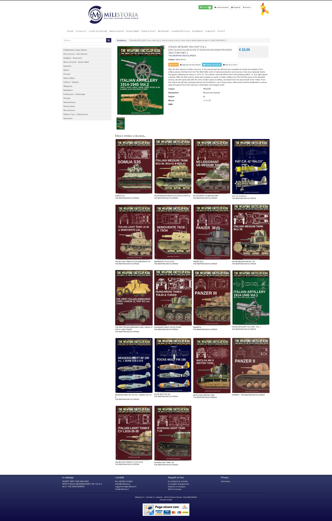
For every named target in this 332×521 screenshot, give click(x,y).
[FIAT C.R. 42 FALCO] (251, 166)
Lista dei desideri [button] (222, 7)
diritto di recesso (174, 489)
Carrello (206, 7)
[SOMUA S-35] (134, 166)
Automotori (67, 118)
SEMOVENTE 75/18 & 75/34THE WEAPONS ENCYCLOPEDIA (166, 262)
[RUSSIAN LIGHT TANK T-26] (173, 433)
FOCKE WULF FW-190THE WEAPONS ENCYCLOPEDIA (166, 395)
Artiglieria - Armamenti (72, 58)
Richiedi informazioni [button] (212, 64)
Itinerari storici (69, 106)
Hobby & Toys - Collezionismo (75, 114)
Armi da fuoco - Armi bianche (75, 54)
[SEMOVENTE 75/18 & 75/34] (173, 232)
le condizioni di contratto (178, 481)
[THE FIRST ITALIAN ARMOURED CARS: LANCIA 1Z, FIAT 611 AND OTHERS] (134, 297)
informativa (225, 481)
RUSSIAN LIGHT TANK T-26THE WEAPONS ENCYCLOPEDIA (166, 463)
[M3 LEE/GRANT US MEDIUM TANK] (212, 166)
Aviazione (67, 66)
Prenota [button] (174, 64)
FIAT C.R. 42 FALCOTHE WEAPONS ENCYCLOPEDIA (244, 197)
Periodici (66, 98)
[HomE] (113, 15)
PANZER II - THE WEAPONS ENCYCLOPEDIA (248, 395)
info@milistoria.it (122, 489)
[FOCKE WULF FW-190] (173, 365)
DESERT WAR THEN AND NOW (75, 481)
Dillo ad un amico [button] (231, 64)
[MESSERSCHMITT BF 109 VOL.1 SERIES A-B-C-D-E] (134, 365)
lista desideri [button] (191, 64)
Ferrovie (66, 74)
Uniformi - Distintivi (71, 82)
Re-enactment (69, 110)
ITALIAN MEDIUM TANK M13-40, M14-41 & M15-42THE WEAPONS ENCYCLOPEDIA (172, 196)
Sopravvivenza (69, 102)
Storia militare (69, 78)
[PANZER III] (212, 297)
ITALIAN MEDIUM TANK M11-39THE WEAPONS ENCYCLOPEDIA (244, 262)
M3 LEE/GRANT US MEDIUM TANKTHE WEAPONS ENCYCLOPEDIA (205, 196)
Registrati (236, 7)
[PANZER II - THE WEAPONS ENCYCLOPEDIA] (251, 365)
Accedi (247, 7)
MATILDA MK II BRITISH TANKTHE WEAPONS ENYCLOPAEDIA (205, 396)
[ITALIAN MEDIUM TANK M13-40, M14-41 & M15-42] (173, 166)
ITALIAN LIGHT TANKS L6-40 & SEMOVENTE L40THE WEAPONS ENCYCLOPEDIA (132, 262)
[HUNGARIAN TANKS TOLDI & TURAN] (173, 297)
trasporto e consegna (176, 486)
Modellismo (121, 40)
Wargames (67, 86)
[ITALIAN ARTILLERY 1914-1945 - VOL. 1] (251, 297)
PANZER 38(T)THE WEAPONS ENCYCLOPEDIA (205, 262)
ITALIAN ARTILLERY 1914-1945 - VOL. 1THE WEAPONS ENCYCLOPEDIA (246, 328)
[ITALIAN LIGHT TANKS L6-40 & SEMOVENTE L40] (134, 232)
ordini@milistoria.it (122, 484)
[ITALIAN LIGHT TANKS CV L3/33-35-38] (134, 432)
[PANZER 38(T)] (212, 232)
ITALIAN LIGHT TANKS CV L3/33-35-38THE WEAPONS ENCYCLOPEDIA (129, 463)
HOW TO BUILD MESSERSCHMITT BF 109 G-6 (82, 484)
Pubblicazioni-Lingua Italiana (75, 50)
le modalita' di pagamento (178, 484)
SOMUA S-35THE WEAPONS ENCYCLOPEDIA (127, 196)
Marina (66, 70)
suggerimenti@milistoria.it (125, 486)
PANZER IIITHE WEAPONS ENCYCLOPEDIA (205, 328)
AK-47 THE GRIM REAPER (73, 486)
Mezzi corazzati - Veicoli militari (76, 62)
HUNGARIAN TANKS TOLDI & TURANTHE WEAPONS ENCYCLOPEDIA (167, 328)
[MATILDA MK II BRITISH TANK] (212, 365)
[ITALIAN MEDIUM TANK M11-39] (251, 232)
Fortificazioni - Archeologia (74, 94)
